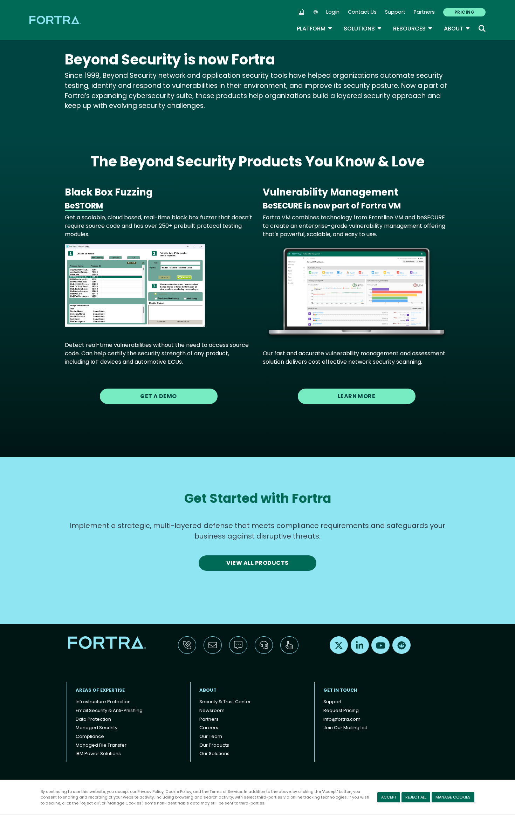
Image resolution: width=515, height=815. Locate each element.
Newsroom (212, 710)
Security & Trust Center (225, 701)
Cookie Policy (178, 791)
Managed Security (96, 727)
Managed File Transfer (101, 745)
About (457, 29)
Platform (314, 29)
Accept (388, 797)
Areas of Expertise (100, 690)
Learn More (357, 396)
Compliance (90, 736)
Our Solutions (214, 753)
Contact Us (362, 11)
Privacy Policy (150, 791)
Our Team (210, 736)
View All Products (257, 563)
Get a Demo (158, 396)
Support (395, 11)
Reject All (415, 797)
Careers (208, 727)
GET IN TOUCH (340, 690)
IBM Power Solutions (98, 753)
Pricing (464, 12)
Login (332, 11)
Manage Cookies (453, 797)
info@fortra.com (341, 719)
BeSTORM (84, 205)
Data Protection (93, 719)
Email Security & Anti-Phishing (109, 710)
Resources (413, 29)
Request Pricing (341, 710)
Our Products (214, 745)
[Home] (55, 20)
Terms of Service (226, 791)
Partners (424, 11)
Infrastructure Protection (103, 701)
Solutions (363, 29)
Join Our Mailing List (345, 727)
